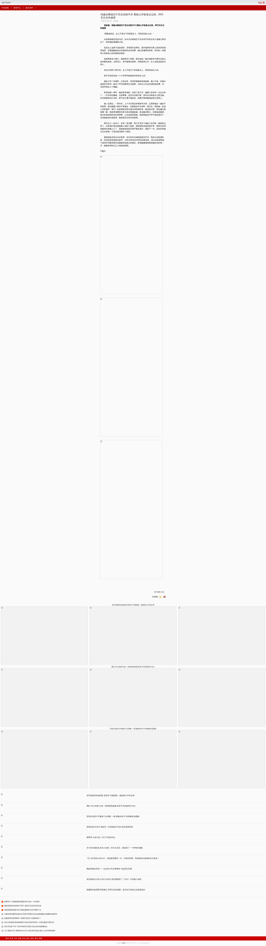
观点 (28, 938)
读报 (19, 938)
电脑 (40, 938)
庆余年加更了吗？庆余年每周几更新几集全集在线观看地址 (25, 926)
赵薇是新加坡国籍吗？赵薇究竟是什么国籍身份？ (22, 918)
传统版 (123, 943)
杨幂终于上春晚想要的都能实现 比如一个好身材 (22, 901)
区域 (11, 938)
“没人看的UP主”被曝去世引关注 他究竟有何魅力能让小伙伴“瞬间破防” (30, 930)
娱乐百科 (29, 8)
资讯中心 (17, 8)
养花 (36, 938)
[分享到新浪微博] (165, 597)
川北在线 (5, 8)
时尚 (23, 938)
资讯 (7, 938)
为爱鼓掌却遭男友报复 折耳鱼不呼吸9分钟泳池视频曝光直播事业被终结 (30, 914)
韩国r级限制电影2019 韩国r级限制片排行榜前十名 (22, 910)
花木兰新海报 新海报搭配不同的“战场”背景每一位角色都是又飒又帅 (29, 922)
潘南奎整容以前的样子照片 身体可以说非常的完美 (22, 906)
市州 (15, 938)
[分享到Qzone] (161, 597)
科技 (32, 938)
